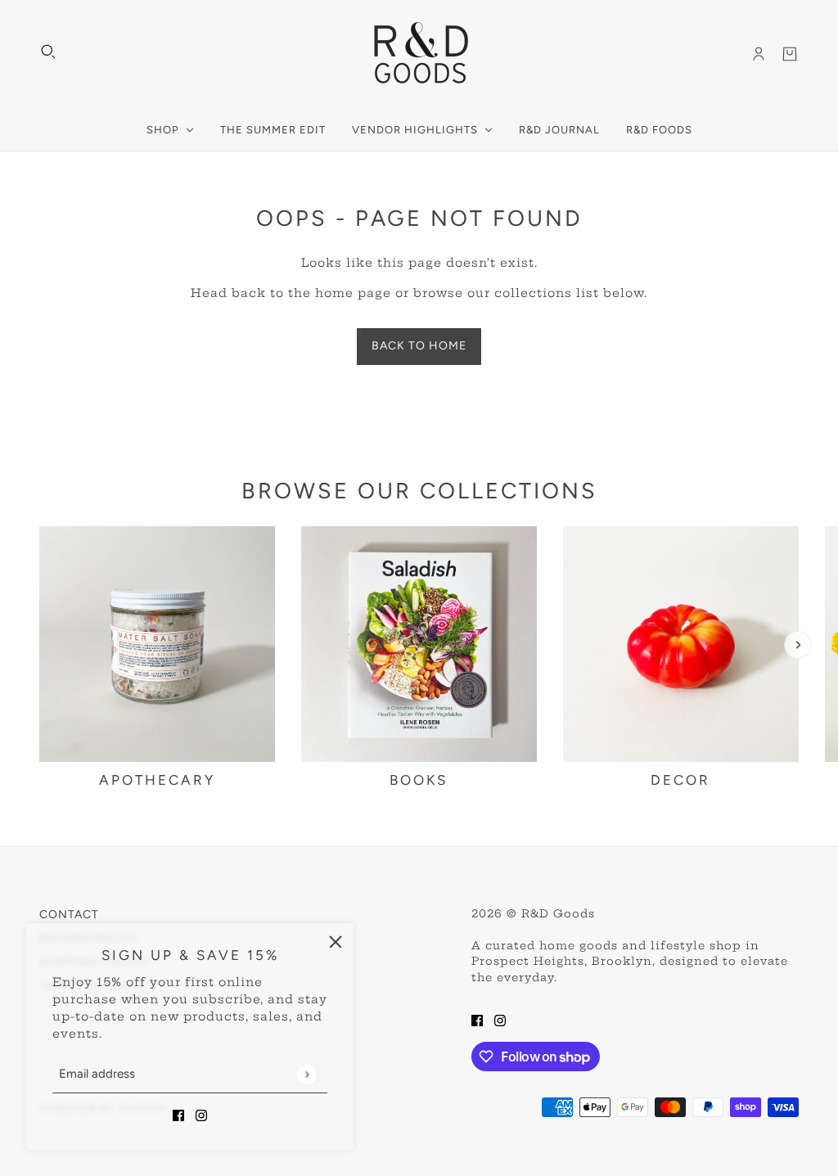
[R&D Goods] (419, 54)
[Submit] (306, 1074)
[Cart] (790, 54)
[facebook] (178, 1115)
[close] (335, 941)
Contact (69, 914)
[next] (798, 645)
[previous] (40, 645)
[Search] (48, 52)
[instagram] (201, 1115)
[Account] (759, 54)
